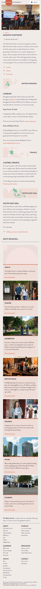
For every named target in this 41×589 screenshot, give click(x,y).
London (8, 67)
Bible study (6, 548)
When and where (25, 533)
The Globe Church (8, 528)
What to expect (25, 531)
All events (5, 555)
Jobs (4, 538)
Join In (6, 559)
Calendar (7, 546)
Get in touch (24, 561)
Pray (4, 561)
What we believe (7, 533)
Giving (4, 577)
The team (5, 531)
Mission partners (7, 570)
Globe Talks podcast (26, 553)
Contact (24, 559)
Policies (5, 540)
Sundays (24, 526)
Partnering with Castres (10, 184)
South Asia (9, 74)
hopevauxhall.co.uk (30, 121)
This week (5, 553)
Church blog (24, 551)
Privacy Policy (23, 584)
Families (5, 564)
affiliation (13, 99)
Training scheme (7, 575)
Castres (8, 70)
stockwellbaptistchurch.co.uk (11, 143)
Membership (6, 573)
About (5, 526)
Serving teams (6, 568)
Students (5, 566)
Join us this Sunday (26, 528)
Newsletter (24, 564)
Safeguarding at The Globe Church (11, 584)
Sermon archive (25, 548)
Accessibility (24, 535)
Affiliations (6, 535)
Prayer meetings (7, 551)
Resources (25, 546)
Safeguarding (6, 542)
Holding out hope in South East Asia (17, 232)
